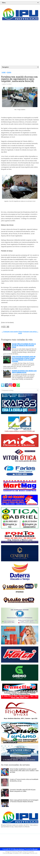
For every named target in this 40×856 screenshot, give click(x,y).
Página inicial (20, 332)
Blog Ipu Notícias (19, 849)
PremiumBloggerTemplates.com (12, 853)
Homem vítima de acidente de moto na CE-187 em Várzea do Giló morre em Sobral (24, 345)
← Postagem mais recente (10, 331)
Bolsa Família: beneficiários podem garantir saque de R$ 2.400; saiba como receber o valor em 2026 (24, 770)
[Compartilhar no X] (6, 327)
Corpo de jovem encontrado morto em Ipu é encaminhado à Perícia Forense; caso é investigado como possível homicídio (24, 359)
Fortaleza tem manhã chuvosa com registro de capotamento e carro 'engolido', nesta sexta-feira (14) (19, 79)
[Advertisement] (20, 44)
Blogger (35, 849)
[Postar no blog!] (4, 327)
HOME (4, 72)
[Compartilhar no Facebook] (8, 327)
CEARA (9, 72)
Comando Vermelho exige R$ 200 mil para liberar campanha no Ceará (22, 790)
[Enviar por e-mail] (2, 327)
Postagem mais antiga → (30, 331)
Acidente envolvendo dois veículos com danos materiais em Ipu (24, 371)
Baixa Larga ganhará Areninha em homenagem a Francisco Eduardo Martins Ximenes (24, 800)
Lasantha (31, 851)
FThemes (14, 851)
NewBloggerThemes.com (30, 853)
